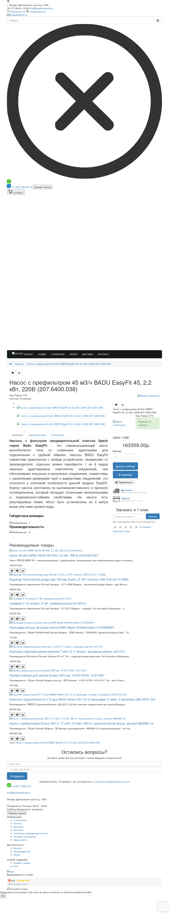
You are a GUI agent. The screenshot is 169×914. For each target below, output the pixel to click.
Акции (17, 854)
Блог (16, 866)
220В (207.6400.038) (89, 742)
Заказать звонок (42, 187)
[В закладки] (12, 373)
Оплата (73, 354)
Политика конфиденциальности (31, 833)
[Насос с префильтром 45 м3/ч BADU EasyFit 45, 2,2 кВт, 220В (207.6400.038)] (62, 407)
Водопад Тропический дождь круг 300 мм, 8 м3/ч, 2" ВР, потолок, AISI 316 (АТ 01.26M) (69, 579)
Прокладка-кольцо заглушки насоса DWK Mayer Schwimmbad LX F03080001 (62, 627)
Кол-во (117, 451)
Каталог (28, 354)
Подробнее (98, 892)
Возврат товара (22, 862)
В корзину (125, 474)
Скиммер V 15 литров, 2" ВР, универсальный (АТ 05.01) (47, 603)
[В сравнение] (19, 373)
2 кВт (73, 742)
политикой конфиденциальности (112, 781)
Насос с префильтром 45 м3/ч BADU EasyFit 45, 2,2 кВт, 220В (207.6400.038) (69, 363)
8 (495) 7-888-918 (21, 786)
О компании (58, 354)
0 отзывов (144, 527)
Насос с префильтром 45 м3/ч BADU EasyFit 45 (41, 742)
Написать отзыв (121, 531)
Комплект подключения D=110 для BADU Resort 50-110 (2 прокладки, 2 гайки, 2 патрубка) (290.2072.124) (82, 699)
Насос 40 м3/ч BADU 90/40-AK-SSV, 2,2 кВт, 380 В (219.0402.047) (54, 555)
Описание (17, 435)
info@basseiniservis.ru (41, 8)
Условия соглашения (25, 836)
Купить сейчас (125, 466)
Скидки (42, 354)
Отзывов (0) (57, 435)
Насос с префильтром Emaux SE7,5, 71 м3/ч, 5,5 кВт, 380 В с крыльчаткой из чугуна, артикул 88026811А (81, 723)
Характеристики (37, 435)
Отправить (17, 776)
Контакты (103, 354)
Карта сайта (20, 839)
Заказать (152, 516)
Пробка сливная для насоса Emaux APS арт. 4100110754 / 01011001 (56, 675)
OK (3, 896)
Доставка (87, 354)
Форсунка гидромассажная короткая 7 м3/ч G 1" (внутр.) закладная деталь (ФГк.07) (67, 651)
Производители (22, 851)
